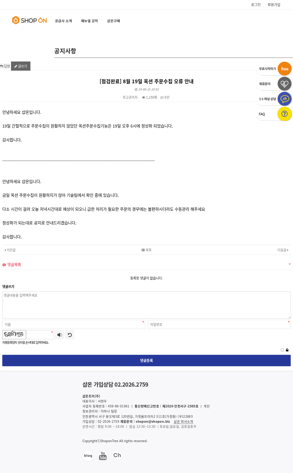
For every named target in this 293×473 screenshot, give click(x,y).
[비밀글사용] (287, 350)
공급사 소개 (63, 20)
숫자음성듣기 (59, 334)
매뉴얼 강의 (89, 20)
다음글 (282, 249)
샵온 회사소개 (183, 421)
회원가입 (274, 4)
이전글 (11, 249)
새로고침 (69, 334)
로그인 (256, 4)
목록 (148, 249)
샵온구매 (113, 20)
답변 (6, 66)
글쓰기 (22, 66)
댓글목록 (13, 264)
